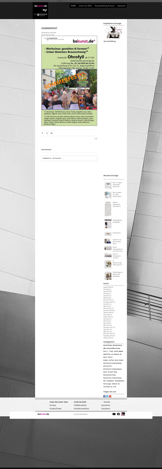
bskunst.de (116, 384)
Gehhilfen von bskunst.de (112, 354)
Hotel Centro (107, 357)
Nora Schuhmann (108, 381)
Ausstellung (107, 345)
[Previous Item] (106, 32)
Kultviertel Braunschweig (112, 369)
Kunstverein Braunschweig (112, 378)
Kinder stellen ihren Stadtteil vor (113, 360)
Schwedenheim (119, 381)
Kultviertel (107, 366)
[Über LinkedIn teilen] (51, 133)
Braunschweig (117, 345)
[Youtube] (114, 414)
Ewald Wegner (118, 351)
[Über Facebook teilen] (42, 133)
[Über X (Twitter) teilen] (47, 133)
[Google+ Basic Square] (110, 396)
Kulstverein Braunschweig (112, 363)
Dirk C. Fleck (108, 351)
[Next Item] (121, 32)
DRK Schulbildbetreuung (111, 348)
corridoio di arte (109, 387)
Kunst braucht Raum (110, 372)
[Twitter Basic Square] (107, 396)
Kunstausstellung (109, 375)
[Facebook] (118, 414)
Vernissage (107, 384)
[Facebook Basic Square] (104, 396)
